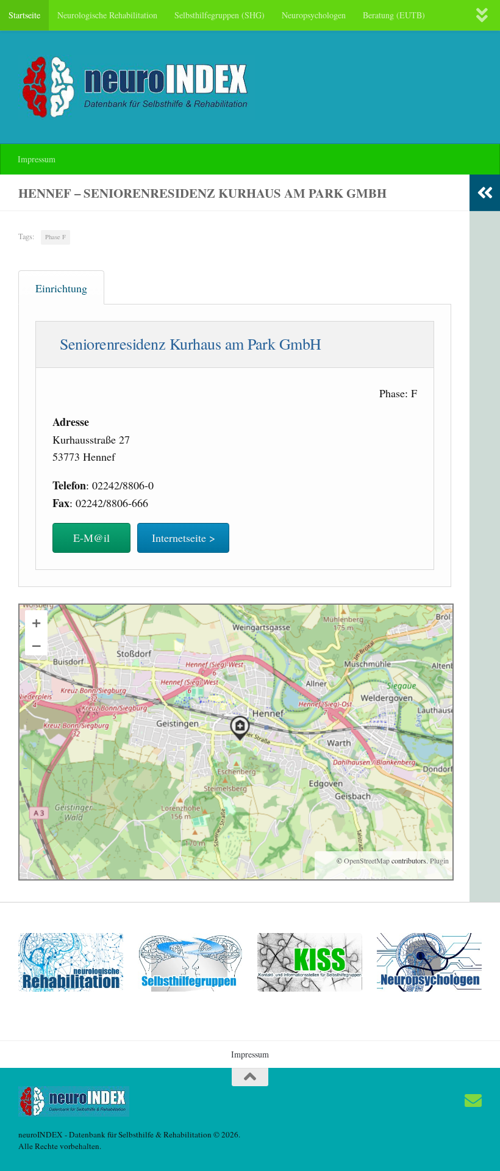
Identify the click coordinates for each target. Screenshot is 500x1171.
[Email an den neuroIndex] (473, 1100)
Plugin (438, 860)
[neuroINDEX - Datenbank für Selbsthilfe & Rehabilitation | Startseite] (136, 87)
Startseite (24, 15)
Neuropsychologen (314, 15)
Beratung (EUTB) (394, 15)
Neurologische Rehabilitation (107, 15)
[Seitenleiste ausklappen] (485, 193)
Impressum (36, 159)
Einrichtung (61, 288)
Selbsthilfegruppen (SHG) (219, 15)
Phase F (55, 236)
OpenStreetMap (367, 860)
